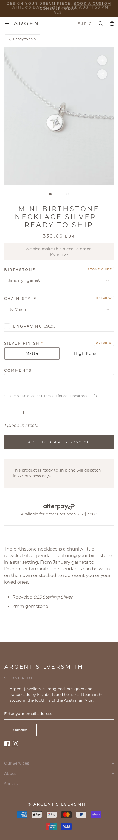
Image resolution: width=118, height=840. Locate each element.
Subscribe (20, 730)
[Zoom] (102, 60)
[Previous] (40, 194)
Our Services (59, 763)
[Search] (101, 23)
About (59, 773)
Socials (59, 783)
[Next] (78, 194)
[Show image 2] (56, 194)
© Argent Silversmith (59, 804)
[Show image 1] (50, 194)
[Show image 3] (62, 194)
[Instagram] (15, 743)
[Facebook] (7, 743)
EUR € (85, 24)
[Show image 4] (67, 194)
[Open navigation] (6, 23)
